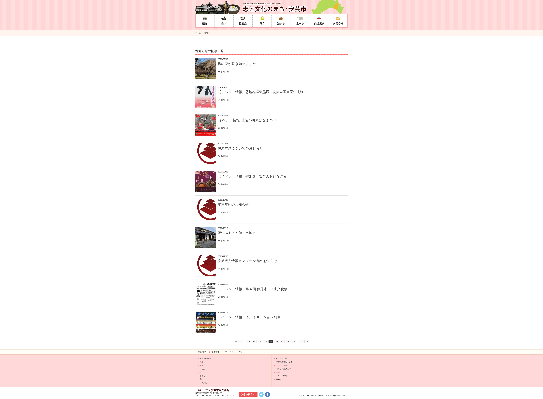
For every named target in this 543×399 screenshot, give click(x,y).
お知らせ (207, 33)
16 (254, 341)
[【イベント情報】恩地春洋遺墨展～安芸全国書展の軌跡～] (205, 88)
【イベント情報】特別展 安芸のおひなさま (252, 176)
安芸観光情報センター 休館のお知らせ (247, 261)
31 (301, 341)
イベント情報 (281, 376)
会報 (278, 372)
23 (293, 341)
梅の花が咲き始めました (237, 64)
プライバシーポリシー (235, 352)
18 (265, 341)
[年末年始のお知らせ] (205, 201)
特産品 (202, 369)
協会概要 (202, 352)
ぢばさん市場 (281, 358)
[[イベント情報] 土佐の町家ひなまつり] (205, 116)
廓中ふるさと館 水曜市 (237, 233)
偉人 (201, 365)
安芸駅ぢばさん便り (284, 369)
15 (248, 341)
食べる (202, 379)
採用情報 (215, 352)
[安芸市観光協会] (271, 7)
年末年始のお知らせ (233, 204)
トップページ (205, 358)
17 (259, 341)
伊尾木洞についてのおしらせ (240, 148)
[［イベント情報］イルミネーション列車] (205, 313)
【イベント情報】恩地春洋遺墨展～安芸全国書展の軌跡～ (262, 92)
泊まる (202, 376)
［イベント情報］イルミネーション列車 (249, 317)
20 (276, 341)
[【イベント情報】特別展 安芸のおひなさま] (205, 172)
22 (287, 341)
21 (282, 341)
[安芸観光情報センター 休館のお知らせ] (205, 257)
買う (201, 372)
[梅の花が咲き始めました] (205, 60)
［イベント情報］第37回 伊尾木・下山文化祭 (252, 289)
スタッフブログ (282, 365)
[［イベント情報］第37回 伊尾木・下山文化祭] (205, 285)
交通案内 (203, 383)
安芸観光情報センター (285, 362)
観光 (201, 362)
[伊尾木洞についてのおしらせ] (205, 144)
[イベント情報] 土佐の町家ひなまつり (247, 120)
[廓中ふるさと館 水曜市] (205, 229)
